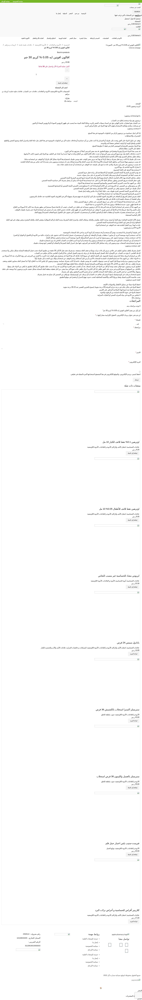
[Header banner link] (71, 500)
